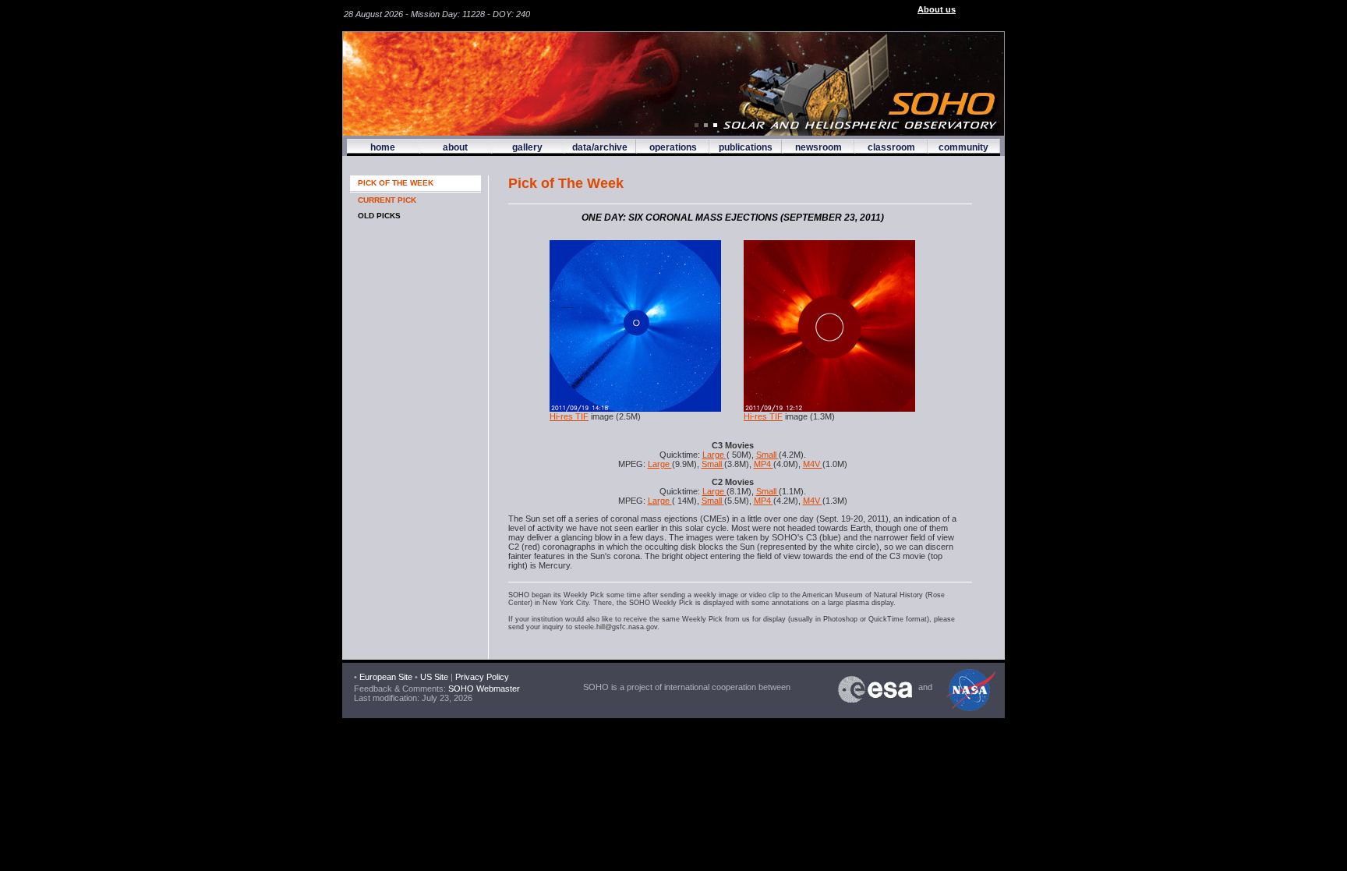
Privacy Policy (482, 677)
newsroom (818, 147)
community (963, 147)
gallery (527, 147)
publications (745, 147)
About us (936, 9)
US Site (434, 677)
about (455, 147)
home (382, 147)
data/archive (600, 147)
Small (767, 454)
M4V (812, 464)
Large (714, 454)
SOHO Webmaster (483, 688)
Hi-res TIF (569, 416)
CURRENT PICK (387, 200)
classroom (891, 147)
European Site (385, 677)
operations (673, 147)
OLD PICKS (379, 215)
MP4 (763, 464)
